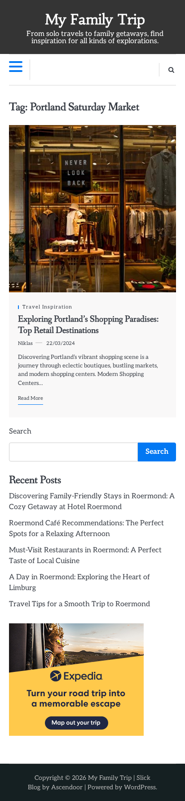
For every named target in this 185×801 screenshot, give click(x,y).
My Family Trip (95, 19)
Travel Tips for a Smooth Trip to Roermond (79, 604)
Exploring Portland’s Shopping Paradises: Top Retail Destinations (88, 324)
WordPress (140, 787)
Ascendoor (67, 787)
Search (20, 431)
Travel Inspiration (47, 307)
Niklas (25, 343)
